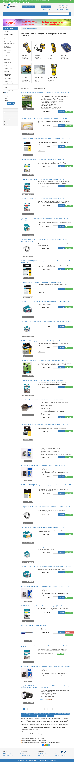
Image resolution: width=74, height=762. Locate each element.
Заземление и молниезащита (7, 51)
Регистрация (64, 7)
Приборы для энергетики (7, 74)
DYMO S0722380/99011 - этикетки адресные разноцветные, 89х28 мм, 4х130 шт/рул (44, 118)
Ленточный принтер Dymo (49, 713)
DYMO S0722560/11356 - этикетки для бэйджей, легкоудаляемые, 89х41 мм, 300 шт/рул (45, 301)
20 (46, 709)
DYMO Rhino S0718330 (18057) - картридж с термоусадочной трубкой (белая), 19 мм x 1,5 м (45, 139)
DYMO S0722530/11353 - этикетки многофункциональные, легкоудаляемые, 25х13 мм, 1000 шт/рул (45, 219)
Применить (11, 103)
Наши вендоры (8, 116)
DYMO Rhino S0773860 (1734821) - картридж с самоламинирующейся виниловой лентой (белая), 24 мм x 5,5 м (45, 261)
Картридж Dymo (25, 716)
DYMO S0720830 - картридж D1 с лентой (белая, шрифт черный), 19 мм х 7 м (42, 380)
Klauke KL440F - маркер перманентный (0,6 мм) (34, 625)
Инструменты (7, 55)
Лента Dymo (34, 716)
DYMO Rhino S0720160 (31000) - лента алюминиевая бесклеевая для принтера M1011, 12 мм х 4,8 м (45, 507)
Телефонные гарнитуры (10, 39)
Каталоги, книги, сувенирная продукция (10, 82)
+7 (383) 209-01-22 (42, 753)
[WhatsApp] (47, 745)
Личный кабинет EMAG (63, 9)
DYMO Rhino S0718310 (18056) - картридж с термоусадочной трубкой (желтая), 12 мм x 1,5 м (46, 485)
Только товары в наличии (41, 88)
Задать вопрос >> (27, 2)
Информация (7, 119)
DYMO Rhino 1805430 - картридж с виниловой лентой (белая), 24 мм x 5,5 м (42, 282)
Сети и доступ (7, 78)
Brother (6, 96)
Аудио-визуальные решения (8, 35)
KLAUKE (6, 100)
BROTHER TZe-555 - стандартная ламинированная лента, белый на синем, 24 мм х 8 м (44, 465)
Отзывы (6, 121)
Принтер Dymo (25, 713)
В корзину (61, 111)
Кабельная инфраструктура (8, 47)
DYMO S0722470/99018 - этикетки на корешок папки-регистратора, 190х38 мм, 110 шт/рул (46, 566)
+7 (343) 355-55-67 (24, 753)
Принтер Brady (42, 716)
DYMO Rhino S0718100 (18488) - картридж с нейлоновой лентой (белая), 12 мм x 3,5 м (44, 424)
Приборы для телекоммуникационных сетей (10, 64)
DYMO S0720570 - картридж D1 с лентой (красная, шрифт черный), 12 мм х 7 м (42, 179)
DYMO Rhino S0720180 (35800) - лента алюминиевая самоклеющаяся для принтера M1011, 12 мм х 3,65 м (44, 240)
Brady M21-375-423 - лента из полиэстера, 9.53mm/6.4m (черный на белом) (42, 400)
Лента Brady (50, 716)
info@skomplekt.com (8, 755)
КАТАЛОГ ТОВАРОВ (9, 28)
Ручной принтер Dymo (35, 713)
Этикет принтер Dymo (63, 713)
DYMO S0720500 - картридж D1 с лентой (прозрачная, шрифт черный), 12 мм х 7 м (44, 360)
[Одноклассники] (45, 745)
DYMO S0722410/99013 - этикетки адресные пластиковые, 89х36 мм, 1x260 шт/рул (43, 527)
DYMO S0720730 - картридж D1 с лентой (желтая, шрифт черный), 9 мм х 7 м (42, 606)
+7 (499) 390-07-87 (45, 9)
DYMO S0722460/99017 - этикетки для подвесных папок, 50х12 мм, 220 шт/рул (42, 547)
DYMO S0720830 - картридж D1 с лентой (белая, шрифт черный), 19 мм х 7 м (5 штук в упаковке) (44, 645)
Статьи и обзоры (8, 113)
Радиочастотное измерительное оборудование (8, 70)
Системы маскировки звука (9, 86)
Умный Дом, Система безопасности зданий (9, 42)
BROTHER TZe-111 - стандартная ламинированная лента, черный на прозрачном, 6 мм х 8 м (45, 444)
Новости (6, 110)
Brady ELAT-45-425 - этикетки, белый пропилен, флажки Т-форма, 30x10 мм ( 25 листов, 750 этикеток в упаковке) (45, 93)
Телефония (6, 31)
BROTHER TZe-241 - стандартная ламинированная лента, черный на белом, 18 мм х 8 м (45, 586)
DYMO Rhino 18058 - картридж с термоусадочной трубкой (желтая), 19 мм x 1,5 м (43, 341)
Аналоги (41, 150)
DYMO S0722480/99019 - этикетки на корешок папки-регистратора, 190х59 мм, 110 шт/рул (46, 321)
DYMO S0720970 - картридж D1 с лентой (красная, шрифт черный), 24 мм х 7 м (42, 199)
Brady (5, 94)
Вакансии (6, 124)
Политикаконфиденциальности (60, 754)
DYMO (6, 98)
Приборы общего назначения (8, 58)
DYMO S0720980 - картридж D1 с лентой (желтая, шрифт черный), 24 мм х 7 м (42, 159)
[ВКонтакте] (43, 745)
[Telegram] (49, 745)
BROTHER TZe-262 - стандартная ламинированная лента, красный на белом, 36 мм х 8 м (45, 666)
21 (49, 709)
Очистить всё (14, 106)
